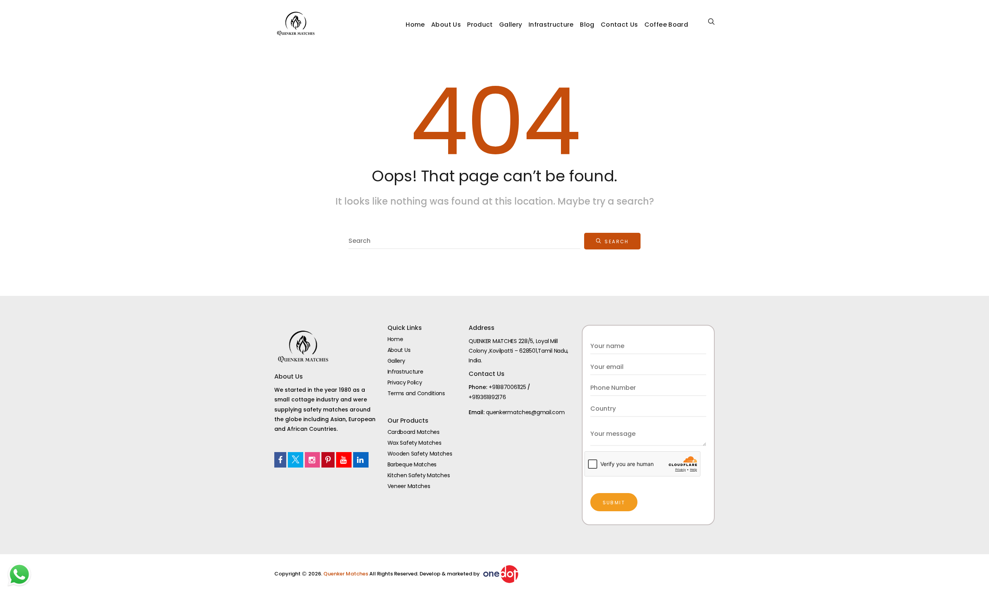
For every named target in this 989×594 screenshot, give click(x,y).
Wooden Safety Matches (419, 453)
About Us (446, 24)
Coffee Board (666, 24)
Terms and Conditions (416, 393)
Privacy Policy (404, 382)
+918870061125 (507, 387)
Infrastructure (551, 24)
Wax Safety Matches (414, 443)
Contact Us (619, 24)
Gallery (510, 24)
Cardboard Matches (413, 432)
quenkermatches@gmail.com (525, 412)
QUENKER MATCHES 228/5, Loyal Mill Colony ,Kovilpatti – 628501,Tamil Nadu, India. (518, 350)
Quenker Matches (346, 573)
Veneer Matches (408, 486)
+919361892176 (487, 397)
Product (480, 24)
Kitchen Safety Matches (418, 475)
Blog (587, 24)
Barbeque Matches (412, 464)
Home (415, 24)
